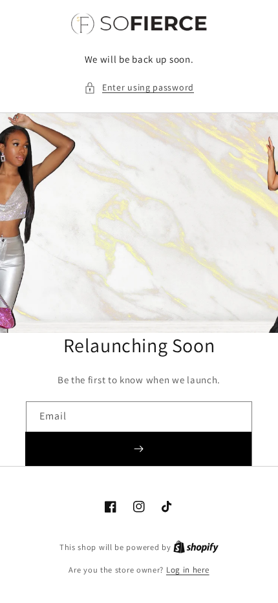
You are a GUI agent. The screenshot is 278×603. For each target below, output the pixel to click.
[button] (139, 87)
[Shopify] (196, 547)
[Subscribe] (138, 449)
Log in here (187, 569)
